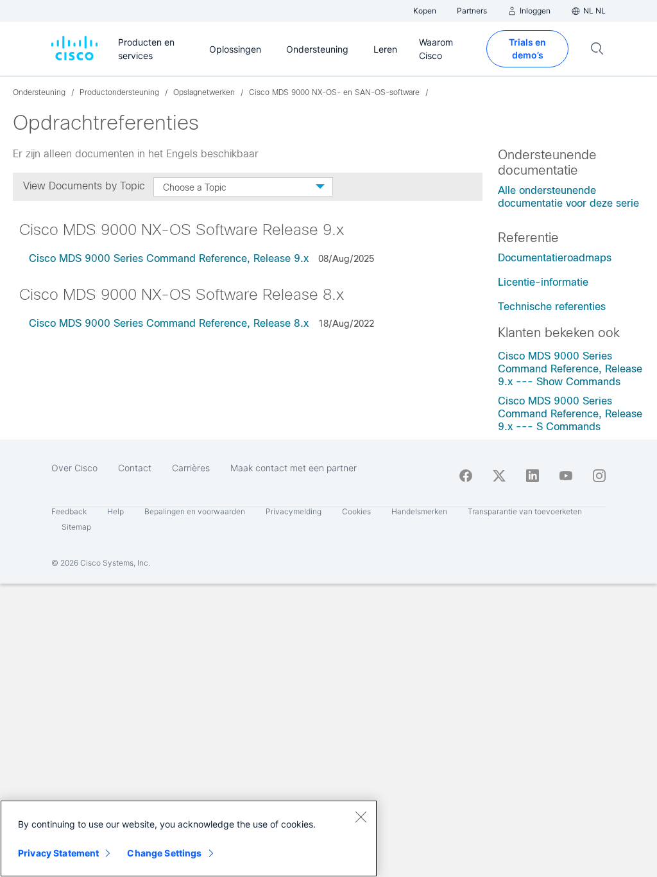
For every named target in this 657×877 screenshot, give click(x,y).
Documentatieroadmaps (554, 257)
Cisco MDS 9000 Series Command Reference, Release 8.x (169, 323)
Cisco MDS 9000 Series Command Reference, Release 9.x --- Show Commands (570, 369)
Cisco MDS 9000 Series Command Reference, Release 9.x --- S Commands (570, 413)
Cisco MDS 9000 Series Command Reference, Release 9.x (169, 258)
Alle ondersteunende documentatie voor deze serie (568, 197)
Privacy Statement (58, 852)
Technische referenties (552, 306)
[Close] (360, 816)
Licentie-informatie (543, 282)
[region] (188, 838)
